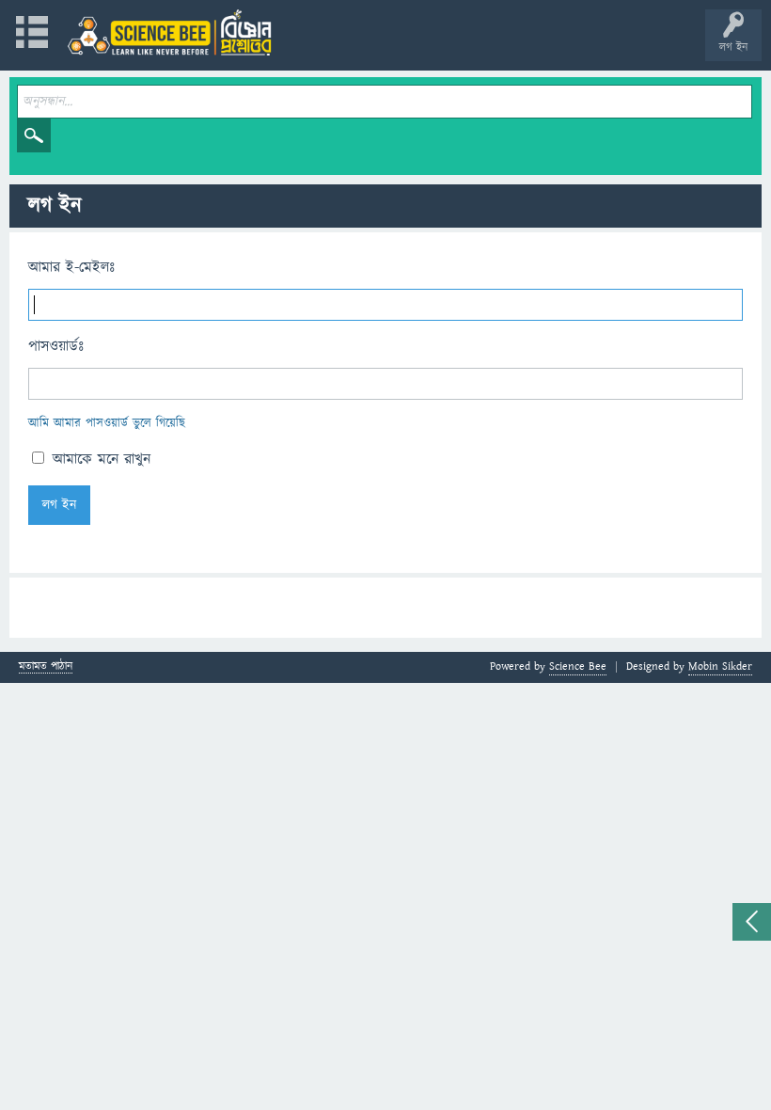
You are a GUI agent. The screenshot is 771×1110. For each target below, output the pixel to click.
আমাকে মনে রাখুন (98, 459)
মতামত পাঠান (45, 667)
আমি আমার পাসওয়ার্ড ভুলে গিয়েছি (106, 423)
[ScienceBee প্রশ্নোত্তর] (169, 32)
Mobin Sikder (720, 666)
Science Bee (577, 666)
